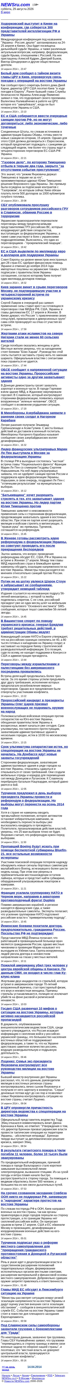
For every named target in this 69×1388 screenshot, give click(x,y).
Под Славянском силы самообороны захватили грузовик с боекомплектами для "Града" (31, 1328)
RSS (49, 1375)
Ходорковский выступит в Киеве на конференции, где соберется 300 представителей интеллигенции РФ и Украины (30, 29)
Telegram (60, 1375)
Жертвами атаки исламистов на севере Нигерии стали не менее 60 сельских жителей (32, 337)
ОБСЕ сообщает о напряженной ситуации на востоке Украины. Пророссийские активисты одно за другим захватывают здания (34, 375)
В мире (5, 12)
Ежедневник (38, 1375)
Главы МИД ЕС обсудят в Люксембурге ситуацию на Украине (32, 1291)
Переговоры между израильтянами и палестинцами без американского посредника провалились (30, 667)
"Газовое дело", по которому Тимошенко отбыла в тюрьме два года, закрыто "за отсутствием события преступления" (33, 166)
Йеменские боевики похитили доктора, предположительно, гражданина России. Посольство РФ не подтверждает (33, 929)
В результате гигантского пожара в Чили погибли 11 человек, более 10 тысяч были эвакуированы (34, 1154)
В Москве (24, 1378)
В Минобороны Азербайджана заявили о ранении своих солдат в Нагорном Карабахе (33, 416)
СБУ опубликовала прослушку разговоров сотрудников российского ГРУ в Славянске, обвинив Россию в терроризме (34, 210)
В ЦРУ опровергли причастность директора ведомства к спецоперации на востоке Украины (33, 1111)
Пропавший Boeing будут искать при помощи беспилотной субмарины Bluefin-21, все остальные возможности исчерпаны (34, 852)
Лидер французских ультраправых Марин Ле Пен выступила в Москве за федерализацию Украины (34, 452)
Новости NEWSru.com (17, 1381)
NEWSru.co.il (9, 1378)
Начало (6, 1375)
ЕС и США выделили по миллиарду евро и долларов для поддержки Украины (33, 253)
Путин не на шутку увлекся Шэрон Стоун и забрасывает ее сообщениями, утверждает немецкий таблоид (33, 585)
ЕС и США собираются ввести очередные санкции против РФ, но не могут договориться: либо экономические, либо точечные (34, 121)
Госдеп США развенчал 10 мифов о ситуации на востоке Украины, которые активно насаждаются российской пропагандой (32, 1014)
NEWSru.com (15, 4)
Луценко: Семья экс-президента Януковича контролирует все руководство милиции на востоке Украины (27, 1067)
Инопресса (38, 1378)
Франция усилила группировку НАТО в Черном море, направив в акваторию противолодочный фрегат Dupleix (32, 896)
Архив (25, 1375)
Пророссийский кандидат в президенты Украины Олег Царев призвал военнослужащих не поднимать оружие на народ (32, 706)
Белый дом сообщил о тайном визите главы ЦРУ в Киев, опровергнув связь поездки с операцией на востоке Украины (34, 76)
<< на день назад (8, 1368)
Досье (16, 1375)
